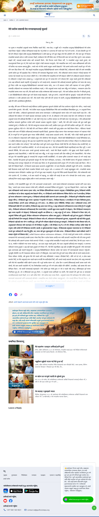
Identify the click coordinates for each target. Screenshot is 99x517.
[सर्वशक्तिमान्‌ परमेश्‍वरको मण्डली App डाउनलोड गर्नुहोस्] (5, 491)
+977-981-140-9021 (14, 510)
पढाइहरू (43, 475)
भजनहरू (34, 475)
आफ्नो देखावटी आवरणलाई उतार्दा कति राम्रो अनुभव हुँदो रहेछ (31, 302)
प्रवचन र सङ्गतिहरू (56, 475)
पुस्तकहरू (14, 475)
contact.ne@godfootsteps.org (38, 510)
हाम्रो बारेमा (6, 479)
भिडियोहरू (24, 475)
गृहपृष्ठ (4, 20)
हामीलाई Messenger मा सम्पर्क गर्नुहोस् (78, 499)
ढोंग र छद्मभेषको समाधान (22, 20)
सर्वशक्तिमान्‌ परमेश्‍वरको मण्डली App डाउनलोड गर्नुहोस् (20, 486)
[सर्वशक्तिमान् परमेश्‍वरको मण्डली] (49, 15)
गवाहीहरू (11, 20)
